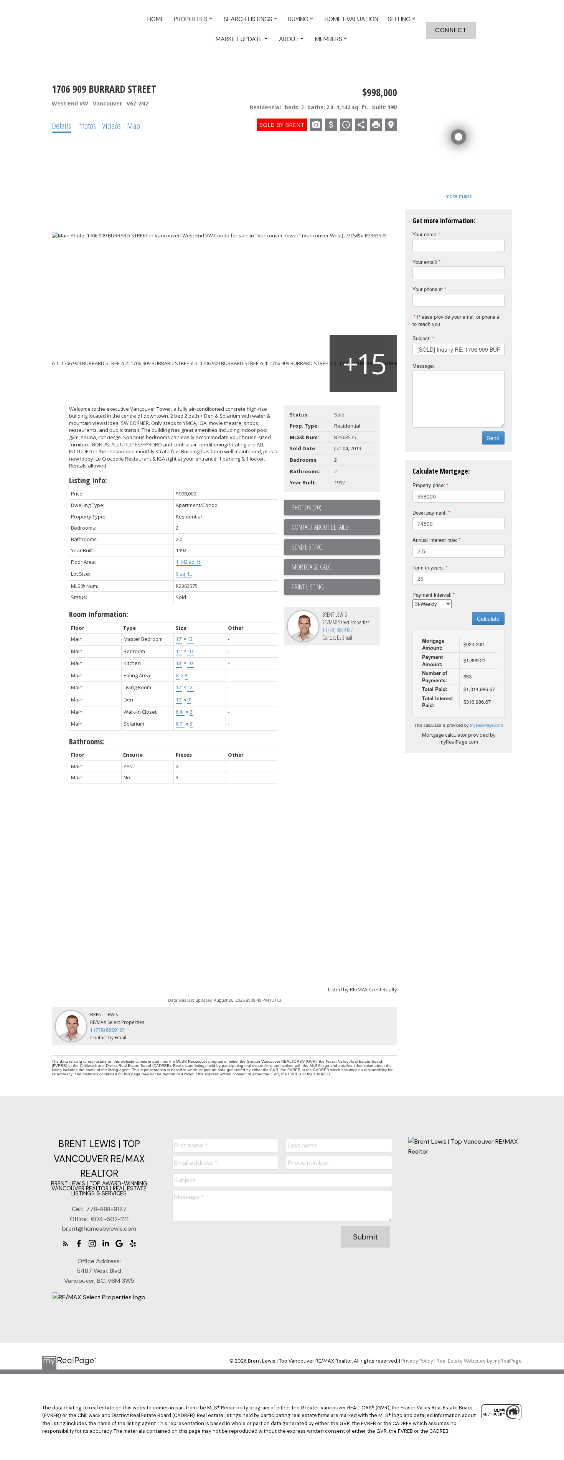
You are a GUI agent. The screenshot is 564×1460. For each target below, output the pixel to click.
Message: (423, 365)
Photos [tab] (86, 125)
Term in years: (428, 567)
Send (493, 438)
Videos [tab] (111, 125)
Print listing (308, 586)
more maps (458, 196)
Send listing (307, 546)
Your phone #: (427, 289)
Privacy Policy (417, 1361)
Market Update (239, 39)
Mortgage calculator (336, 567)
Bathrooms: (87, 741)
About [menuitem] (289, 39)
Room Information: (98, 614)
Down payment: (429, 512)
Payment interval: (432, 594)
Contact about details (320, 527)
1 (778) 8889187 (337, 630)
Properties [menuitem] (191, 19)
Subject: (421, 338)
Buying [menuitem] (298, 19)
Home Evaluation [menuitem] (351, 19)
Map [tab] (133, 125)
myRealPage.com (486, 725)
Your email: (424, 261)
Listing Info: (88, 480)
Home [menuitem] (155, 19)
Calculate (488, 618)
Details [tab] (61, 125)
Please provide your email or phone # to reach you (456, 320)
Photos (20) (307, 507)
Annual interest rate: (434, 539)
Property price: (428, 485)
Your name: (425, 234)
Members (328, 39)
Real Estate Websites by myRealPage (479, 1361)
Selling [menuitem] (399, 19)
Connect (451, 30)
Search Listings (248, 19)
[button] (451, 30)
